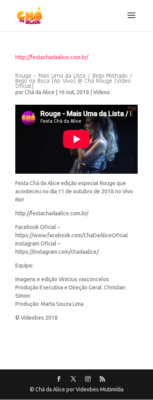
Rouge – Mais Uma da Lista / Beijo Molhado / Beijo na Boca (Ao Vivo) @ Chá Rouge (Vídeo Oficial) (74, 81)
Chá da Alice (40, 92)
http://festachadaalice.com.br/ (51, 57)
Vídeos (101, 92)
